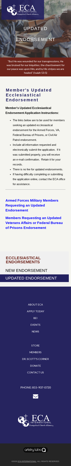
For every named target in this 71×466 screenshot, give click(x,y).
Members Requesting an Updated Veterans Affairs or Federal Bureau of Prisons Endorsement (34, 223)
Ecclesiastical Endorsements (23, 260)
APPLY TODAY (35, 311)
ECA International (27, 461)
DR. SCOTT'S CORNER (35, 358)
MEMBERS (35, 352)
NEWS (35, 331)
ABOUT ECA (35, 304)
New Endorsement (26, 270)
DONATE (35, 365)
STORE (35, 345)
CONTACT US (35, 372)
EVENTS (35, 324)
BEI (35, 318)
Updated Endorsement (31, 278)
